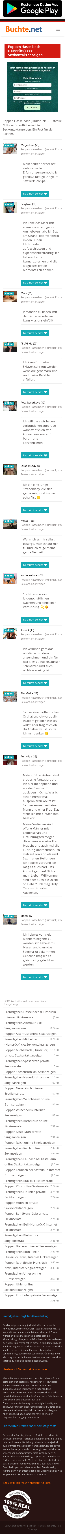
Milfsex (32, 1525)
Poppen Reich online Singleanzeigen (32, 1142)
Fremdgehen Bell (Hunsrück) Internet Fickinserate (32, 1227)
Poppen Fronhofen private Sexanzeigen (32, 1295)
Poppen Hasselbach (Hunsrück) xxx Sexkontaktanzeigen (41, 151)
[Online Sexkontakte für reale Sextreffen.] (23, 29)
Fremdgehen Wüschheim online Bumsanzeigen (32, 1101)
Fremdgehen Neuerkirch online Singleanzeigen (32, 1080)
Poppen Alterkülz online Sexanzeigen (32, 1034)
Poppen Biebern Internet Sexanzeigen (32, 1246)
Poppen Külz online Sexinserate (32, 1186)
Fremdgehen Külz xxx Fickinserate (32, 1181)
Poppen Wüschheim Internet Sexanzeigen (32, 1112)
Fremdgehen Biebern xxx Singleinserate (32, 1238)
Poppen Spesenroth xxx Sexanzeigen (32, 1072)
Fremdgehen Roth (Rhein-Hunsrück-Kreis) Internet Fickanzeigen (32, 1255)
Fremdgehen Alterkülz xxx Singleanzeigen (32, 1025)
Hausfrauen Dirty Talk (49, 1525)
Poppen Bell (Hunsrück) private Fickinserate (32, 1216)
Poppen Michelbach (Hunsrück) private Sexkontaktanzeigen (32, 1052)
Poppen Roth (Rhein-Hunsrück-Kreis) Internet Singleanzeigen (32, 1265)
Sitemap (32, 1529)
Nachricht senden (33, 193)
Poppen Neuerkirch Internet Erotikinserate (32, 1091)
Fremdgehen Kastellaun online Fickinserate (32, 1123)
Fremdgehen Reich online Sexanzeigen (32, 1150)
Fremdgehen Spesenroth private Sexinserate (32, 1063)
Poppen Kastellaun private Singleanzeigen (32, 1134)
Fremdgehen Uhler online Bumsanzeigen (32, 1276)
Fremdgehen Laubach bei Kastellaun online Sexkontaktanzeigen (32, 1161)
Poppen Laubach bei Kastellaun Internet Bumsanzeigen (32, 1172)
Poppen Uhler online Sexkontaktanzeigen (32, 1287)
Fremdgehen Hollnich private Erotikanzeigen (32, 1194)
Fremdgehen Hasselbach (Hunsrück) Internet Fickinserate (32, 1014)
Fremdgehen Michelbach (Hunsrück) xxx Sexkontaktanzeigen (32, 1042)
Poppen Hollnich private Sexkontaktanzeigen (32, 1205)
